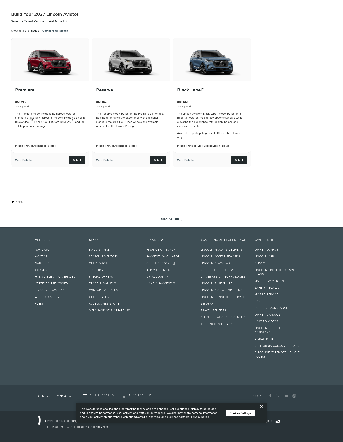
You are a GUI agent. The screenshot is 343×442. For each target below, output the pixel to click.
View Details (23, 160)
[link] (66, 421)
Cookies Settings (240, 413)
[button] (56, 398)
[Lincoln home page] (41, 420)
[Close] (261, 409)
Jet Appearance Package (42, 145)
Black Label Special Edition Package (210, 145)
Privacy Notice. (200, 416)
